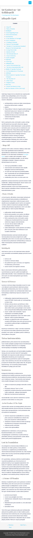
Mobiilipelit (8, 31)
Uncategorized (6, 15)
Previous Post (10, 525)
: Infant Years (9, 80)
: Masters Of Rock (10, 52)
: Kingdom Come (10, 82)
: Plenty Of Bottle (10, 29)
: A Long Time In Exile (11, 50)
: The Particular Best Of (12, 54)
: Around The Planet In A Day (13, 86)
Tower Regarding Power (12, 33)
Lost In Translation (10, 40)
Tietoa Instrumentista (11, 34)
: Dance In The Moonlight (12, 44)
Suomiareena (9, 36)
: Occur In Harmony (11, 56)
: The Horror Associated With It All (14, 67)
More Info (8, 84)
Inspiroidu (8, 59)
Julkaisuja (8, 73)
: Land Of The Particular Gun (13, 65)
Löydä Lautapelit (10, 57)
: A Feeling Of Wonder (11, 42)
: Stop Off (8, 27)
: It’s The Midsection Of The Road (14, 71)
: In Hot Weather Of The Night (13, 38)
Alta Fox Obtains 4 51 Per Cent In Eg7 (15, 88)
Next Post (23, 525)
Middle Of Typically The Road (13, 69)
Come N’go (9, 61)
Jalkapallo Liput (10, 63)
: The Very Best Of (10, 79)
